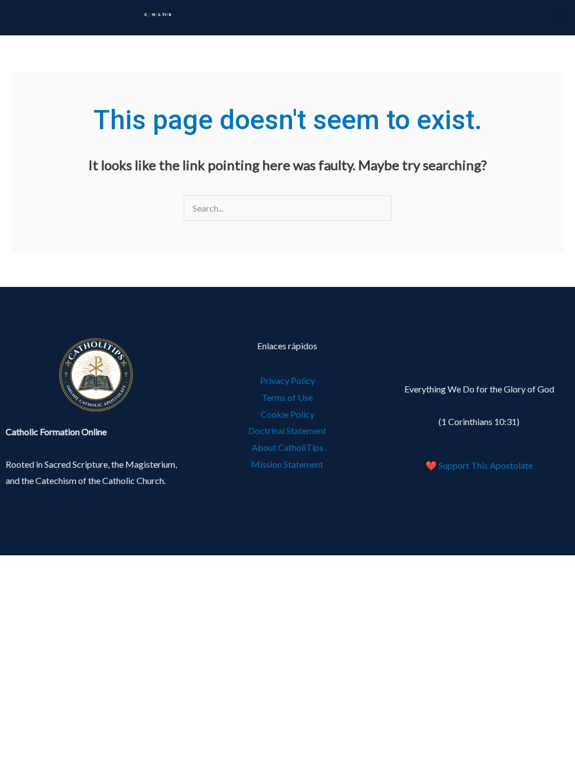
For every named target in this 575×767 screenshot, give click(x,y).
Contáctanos (479, 345)
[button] (561, 15)
